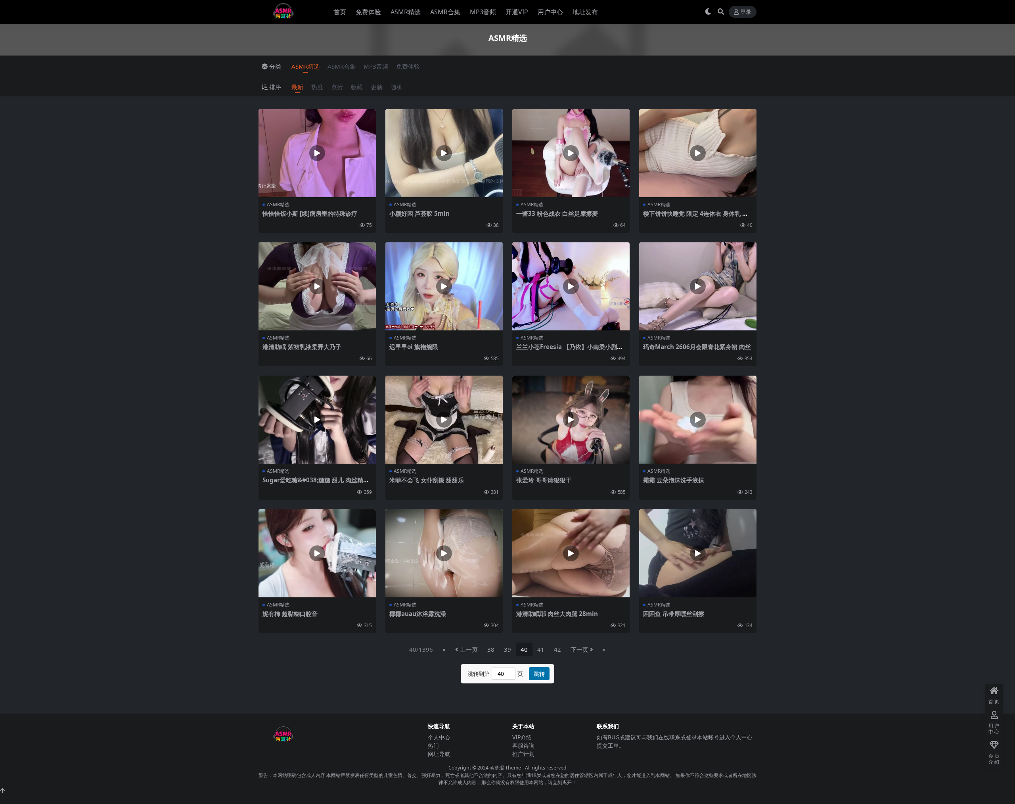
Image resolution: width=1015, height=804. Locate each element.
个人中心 (439, 737)
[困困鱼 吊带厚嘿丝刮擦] (697, 553)
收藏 (357, 87)
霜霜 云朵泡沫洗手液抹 (673, 480)
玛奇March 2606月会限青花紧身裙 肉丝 (697, 347)
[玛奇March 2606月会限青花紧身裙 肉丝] (697, 286)
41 (540, 649)
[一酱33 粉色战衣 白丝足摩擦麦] (571, 153)
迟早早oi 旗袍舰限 (413, 347)
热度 (317, 87)
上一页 (469, 649)
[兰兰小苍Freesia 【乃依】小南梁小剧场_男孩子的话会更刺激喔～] (571, 286)
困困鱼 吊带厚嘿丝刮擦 (673, 614)
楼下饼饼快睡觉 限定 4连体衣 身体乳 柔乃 (695, 217)
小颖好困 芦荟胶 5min (419, 213)
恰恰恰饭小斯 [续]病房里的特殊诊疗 (309, 213)
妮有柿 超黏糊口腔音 (290, 614)
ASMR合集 (445, 12)
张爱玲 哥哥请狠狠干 (543, 480)
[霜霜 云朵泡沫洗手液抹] (697, 420)
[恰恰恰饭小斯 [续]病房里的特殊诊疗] (317, 153)
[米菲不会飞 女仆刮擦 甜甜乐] (444, 420)
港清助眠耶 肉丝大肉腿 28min (557, 614)
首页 (339, 12)
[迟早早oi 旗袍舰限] (444, 286)
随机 (396, 87)
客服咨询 (523, 745)
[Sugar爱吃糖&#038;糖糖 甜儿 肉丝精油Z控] (317, 420)
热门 (433, 745)
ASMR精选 (406, 12)
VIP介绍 (522, 737)
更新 (377, 87)
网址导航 (439, 754)
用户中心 (550, 12)
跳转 (539, 673)
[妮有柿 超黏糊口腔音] (317, 553)
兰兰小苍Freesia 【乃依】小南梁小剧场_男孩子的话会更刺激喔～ (570, 350)
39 (507, 649)
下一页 (579, 649)
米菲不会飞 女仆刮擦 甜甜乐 (426, 480)
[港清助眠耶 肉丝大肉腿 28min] (571, 553)
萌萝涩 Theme (505, 767)
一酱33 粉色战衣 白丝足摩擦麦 (557, 213)
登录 (745, 12)
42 (557, 649)
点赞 (337, 87)
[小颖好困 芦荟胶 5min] (444, 153)
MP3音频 (483, 12)
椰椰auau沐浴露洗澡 (417, 614)
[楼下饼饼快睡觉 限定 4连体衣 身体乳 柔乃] (697, 153)
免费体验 (368, 12)
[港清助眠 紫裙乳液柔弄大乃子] (317, 286)
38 (490, 649)
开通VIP (517, 12)
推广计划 (523, 754)
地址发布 (585, 12)
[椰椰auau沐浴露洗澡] (444, 553)
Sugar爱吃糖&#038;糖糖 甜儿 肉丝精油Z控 (315, 483)
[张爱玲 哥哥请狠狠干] (571, 420)
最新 (297, 87)
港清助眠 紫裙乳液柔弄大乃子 (301, 347)
